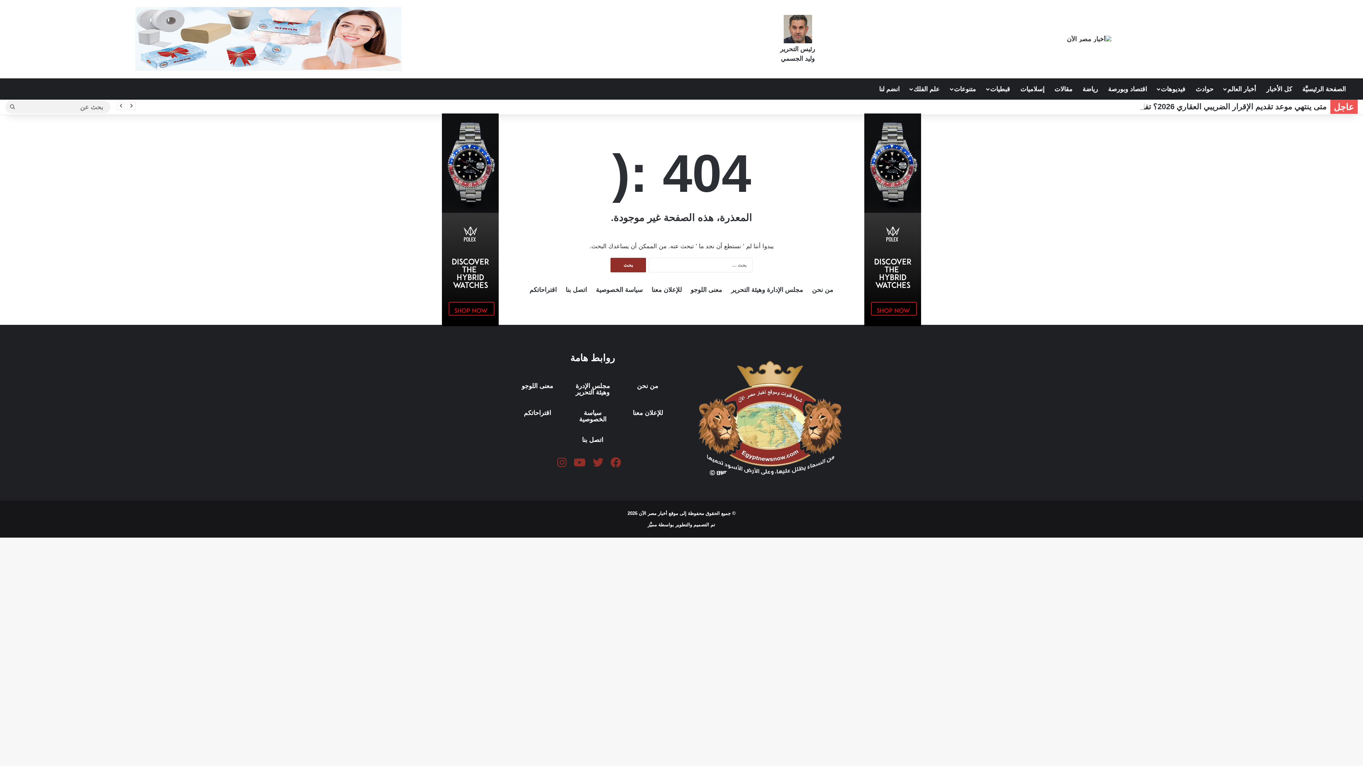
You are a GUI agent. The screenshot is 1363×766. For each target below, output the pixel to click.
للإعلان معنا (667, 290)
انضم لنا (889, 89)
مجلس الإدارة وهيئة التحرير (767, 290)
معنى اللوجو (706, 290)
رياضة (1090, 89)
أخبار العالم (1241, 89)
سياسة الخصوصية (619, 290)
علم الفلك (927, 89)
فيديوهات (1173, 89)
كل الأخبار (1279, 89)
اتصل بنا (576, 290)
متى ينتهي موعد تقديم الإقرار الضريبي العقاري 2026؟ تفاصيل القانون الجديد (1203, 106)
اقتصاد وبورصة (1127, 89)
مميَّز (653, 524)
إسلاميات (1032, 89)
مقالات (1064, 89)
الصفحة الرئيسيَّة (1325, 89)
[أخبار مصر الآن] (1089, 38)
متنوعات (965, 89)
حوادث (1205, 89)
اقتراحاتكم (543, 290)
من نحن (822, 290)
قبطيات (1000, 89)
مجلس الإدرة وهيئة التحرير (593, 389)
